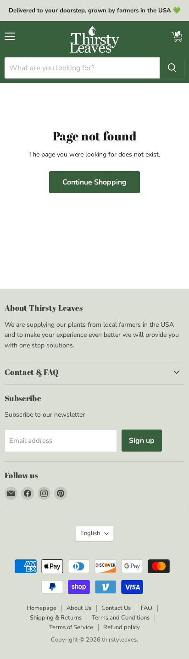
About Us (79, 608)
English (90, 533)
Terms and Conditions (121, 618)
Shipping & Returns (56, 618)
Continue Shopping (94, 182)
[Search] (172, 67)
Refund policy (121, 627)
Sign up (142, 441)
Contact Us (116, 608)
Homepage (41, 608)
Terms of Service (71, 627)
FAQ (146, 608)
